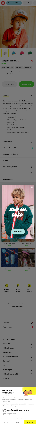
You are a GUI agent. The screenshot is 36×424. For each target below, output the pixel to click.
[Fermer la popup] (32, 187)
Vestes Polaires (18, 231)
